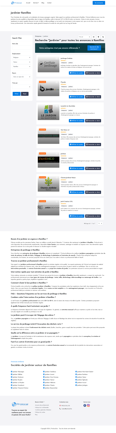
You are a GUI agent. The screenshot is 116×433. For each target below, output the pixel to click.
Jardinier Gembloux (50, 372)
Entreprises (38, 36)
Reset (24, 94)
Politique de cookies (40, 412)
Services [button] (35, 3)
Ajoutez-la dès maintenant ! (94, 48)
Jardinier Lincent (49, 374)
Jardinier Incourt (81, 382)
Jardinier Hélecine (50, 382)
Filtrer (16, 94)
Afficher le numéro (77, 73)
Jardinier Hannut (49, 380)
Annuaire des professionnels (42, 405)
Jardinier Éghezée (82, 380)
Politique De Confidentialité (41, 407)
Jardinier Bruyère (17, 380)
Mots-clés (15, 44)
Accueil (28, 3)
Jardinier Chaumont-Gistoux (20, 388)
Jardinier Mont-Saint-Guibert (85, 372)
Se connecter (99, 3)
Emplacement (16, 54)
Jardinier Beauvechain (51, 388)
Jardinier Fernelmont (18, 385)
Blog (43, 3)
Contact (49, 3)
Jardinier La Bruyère (18, 382)
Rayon (14, 73)
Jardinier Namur (81, 377)
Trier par (15, 83)
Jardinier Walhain (17, 374)
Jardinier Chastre (50, 385)
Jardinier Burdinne (82, 374)
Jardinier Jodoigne (82, 385)
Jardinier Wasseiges (18, 372)
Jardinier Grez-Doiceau (51, 377)
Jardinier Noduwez (18, 377)
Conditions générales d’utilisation (43, 410)
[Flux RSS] (103, 37)
